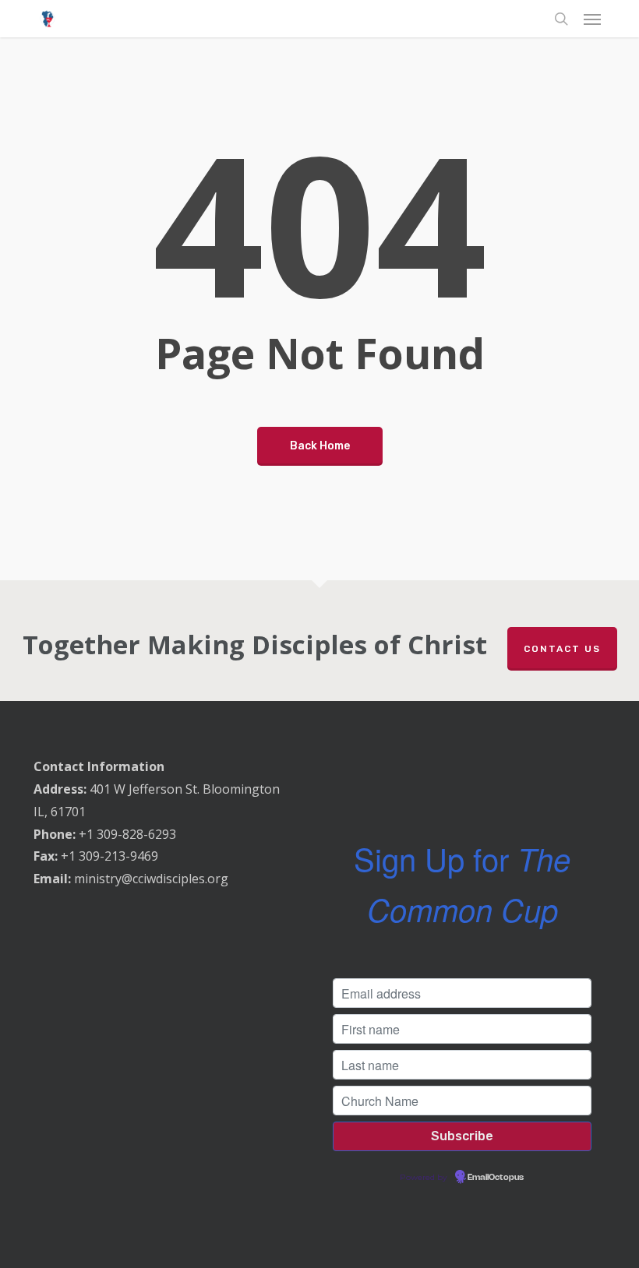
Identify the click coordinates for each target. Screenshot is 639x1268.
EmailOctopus (496, 1178)
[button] (592, 18)
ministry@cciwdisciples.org (151, 878)
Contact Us (562, 648)
